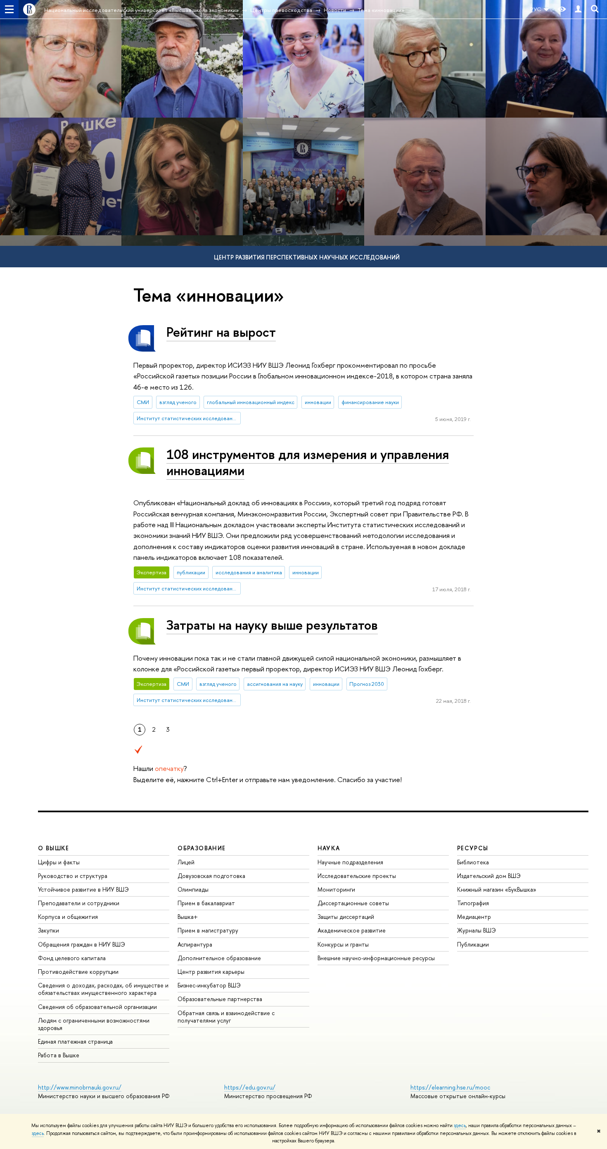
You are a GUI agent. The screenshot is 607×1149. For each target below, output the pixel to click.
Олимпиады (193, 889)
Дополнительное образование (219, 958)
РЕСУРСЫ (472, 848)
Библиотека (473, 862)
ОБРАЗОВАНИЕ (201, 848)
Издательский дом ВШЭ (489, 876)
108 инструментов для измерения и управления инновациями (307, 462)
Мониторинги (336, 889)
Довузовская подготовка (211, 876)
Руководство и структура (72, 876)
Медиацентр (474, 917)
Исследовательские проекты (357, 876)
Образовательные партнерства (220, 999)
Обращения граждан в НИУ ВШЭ (81, 944)
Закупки (48, 930)
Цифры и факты (59, 862)
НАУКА (329, 848)
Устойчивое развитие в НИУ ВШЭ (83, 889)
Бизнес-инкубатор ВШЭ (209, 985)
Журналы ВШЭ (476, 930)
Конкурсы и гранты (343, 944)
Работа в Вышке (58, 1055)
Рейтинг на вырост (221, 332)
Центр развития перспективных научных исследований (307, 257)
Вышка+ (188, 917)
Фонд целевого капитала (72, 958)
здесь (460, 1125)
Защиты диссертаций (346, 917)
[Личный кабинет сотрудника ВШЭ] (578, 9)
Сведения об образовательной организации (97, 1007)
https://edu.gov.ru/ (249, 1087)
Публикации (473, 944)
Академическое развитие (352, 930)
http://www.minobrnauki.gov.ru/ (79, 1087)
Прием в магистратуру (208, 930)
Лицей (186, 862)
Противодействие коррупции (78, 971)
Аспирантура (195, 944)
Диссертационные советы (353, 903)
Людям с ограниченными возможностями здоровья (93, 1024)
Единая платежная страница (75, 1041)
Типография (473, 903)
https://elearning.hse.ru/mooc (450, 1087)
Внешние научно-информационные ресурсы (376, 958)
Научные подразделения (350, 862)
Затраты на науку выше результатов (272, 625)
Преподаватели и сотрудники (78, 903)
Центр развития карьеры (211, 971)
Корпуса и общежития (68, 917)
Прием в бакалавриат (206, 903)
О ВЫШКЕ (53, 848)
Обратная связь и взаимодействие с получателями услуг (226, 1016)
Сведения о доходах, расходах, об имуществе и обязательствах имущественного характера (103, 989)
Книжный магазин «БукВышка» (496, 889)
